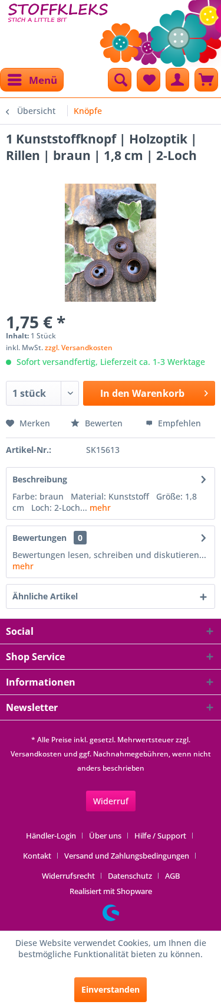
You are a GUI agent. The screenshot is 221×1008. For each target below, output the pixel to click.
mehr (99, 507)
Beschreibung (39, 479)
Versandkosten (36, 754)
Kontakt (37, 855)
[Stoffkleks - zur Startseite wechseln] (58, 29)
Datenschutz (130, 875)
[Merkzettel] (148, 80)
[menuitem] (32, 80)
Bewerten (104, 423)
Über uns (105, 835)
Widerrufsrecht (68, 875)
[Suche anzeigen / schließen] (119, 80)
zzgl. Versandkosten (79, 347)
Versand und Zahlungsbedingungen (126, 855)
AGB (172, 875)
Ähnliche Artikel (45, 596)
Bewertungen (39, 537)
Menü (43, 80)
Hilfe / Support (160, 835)
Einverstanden (110, 989)
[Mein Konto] (177, 80)
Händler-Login (51, 835)
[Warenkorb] (206, 80)
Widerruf (110, 801)
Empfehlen (178, 423)
